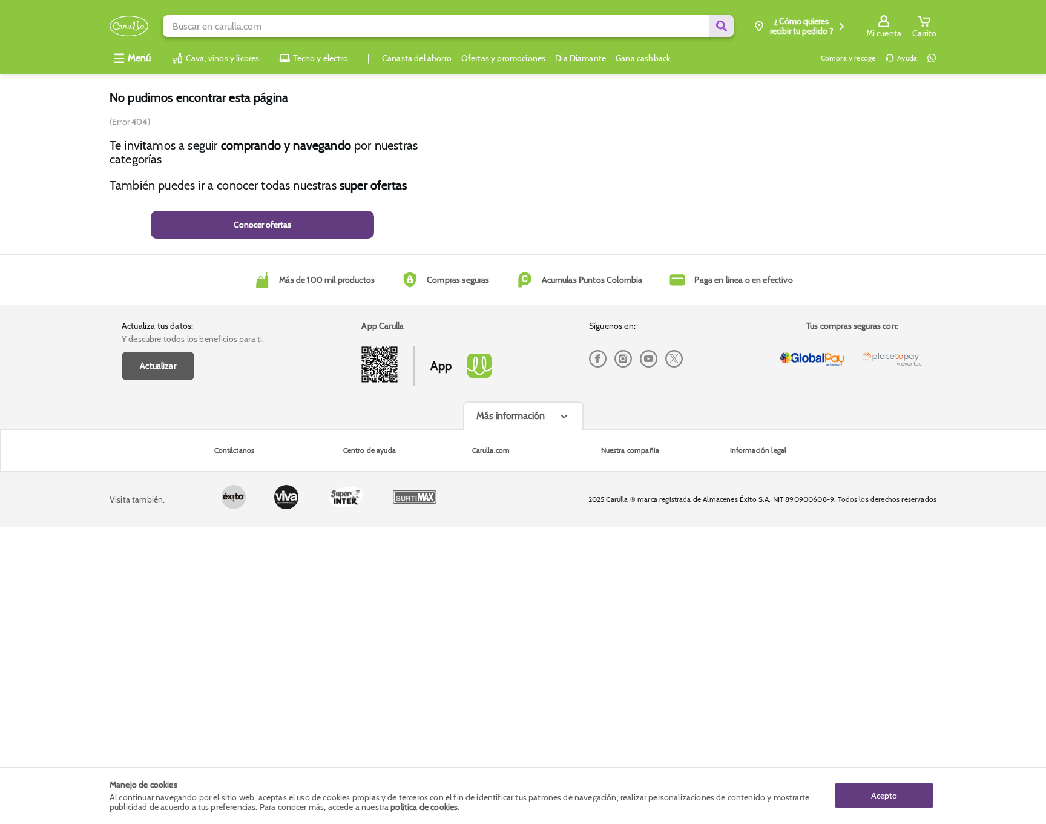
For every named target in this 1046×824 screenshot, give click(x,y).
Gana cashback (643, 58)
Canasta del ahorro (417, 58)
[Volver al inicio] (129, 26)
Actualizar (158, 365)
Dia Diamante (580, 58)
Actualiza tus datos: (157, 326)
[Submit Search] (721, 26)
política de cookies (424, 807)
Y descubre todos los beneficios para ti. (193, 339)
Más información (510, 415)
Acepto (884, 795)
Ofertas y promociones (503, 58)
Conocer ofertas (262, 224)
